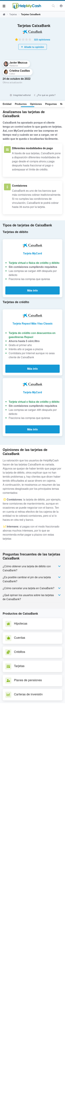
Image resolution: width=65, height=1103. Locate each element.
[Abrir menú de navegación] (4, 6)
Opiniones (36, 104)
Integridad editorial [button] (21, 95)
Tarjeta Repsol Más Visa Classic (32, 323)
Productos (21, 104)
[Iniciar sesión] (61, 6)
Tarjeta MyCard (32, 253)
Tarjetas (13, 14)
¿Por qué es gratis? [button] (46, 95)
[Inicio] (27, 6)
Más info (32, 290)
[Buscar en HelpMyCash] (53, 6)
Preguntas (51, 104)
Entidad (7, 104)
